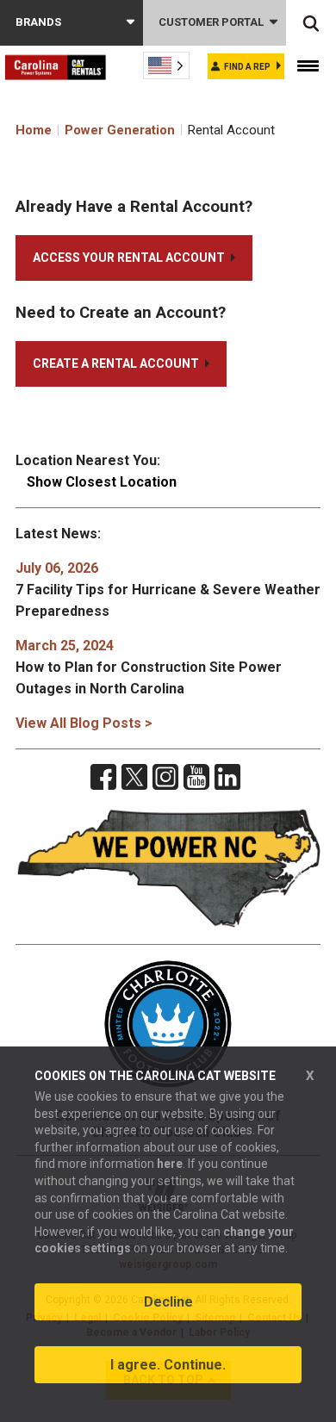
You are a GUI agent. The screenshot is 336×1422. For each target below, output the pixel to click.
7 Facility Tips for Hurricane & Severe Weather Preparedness (168, 589)
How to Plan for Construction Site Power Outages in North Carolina (149, 667)
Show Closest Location (102, 482)
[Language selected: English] (166, 65)
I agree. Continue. (168, 1365)
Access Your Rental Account (129, 257)
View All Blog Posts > (84, 723)
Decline (168, 1302)
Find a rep (247, 66)
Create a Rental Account (116, 363)
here (170, 1164)
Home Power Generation (95, 130)
